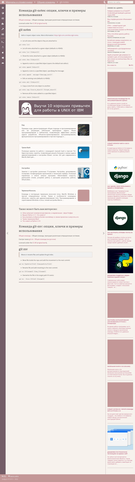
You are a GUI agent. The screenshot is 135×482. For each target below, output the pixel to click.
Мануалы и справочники (19, 2)
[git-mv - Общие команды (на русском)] (90, 249)
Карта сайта (14, 476)
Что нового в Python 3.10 (31, 221)
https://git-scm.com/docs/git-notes (66, 35)
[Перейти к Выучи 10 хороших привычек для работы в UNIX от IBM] (55, 107)
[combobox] (120, 2)
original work (41, 23)
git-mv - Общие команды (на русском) (42, 239)
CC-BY (35, 23)
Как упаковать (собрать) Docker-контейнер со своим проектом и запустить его (50, 217)
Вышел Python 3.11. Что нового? (33, 215)
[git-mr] (7, 239)
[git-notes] (104, 239)
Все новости (111, 65)
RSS (131, 65)
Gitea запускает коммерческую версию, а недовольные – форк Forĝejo (47, 213)
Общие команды (46, 2)
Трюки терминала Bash (30, 219)
